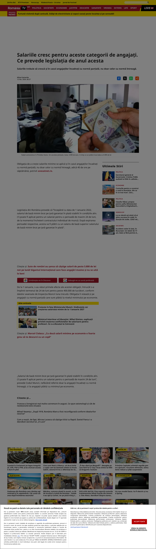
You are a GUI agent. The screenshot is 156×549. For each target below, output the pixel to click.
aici (19, 536)
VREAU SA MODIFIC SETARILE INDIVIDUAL (138, 529)
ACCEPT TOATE (139, 521)
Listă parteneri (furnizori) (79, 527)
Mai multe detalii (41, 520)
